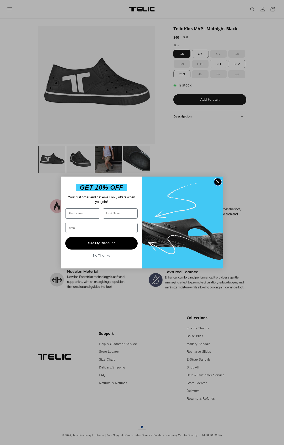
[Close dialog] (217, 181)
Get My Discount (101, 243)
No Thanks (101, 255)
